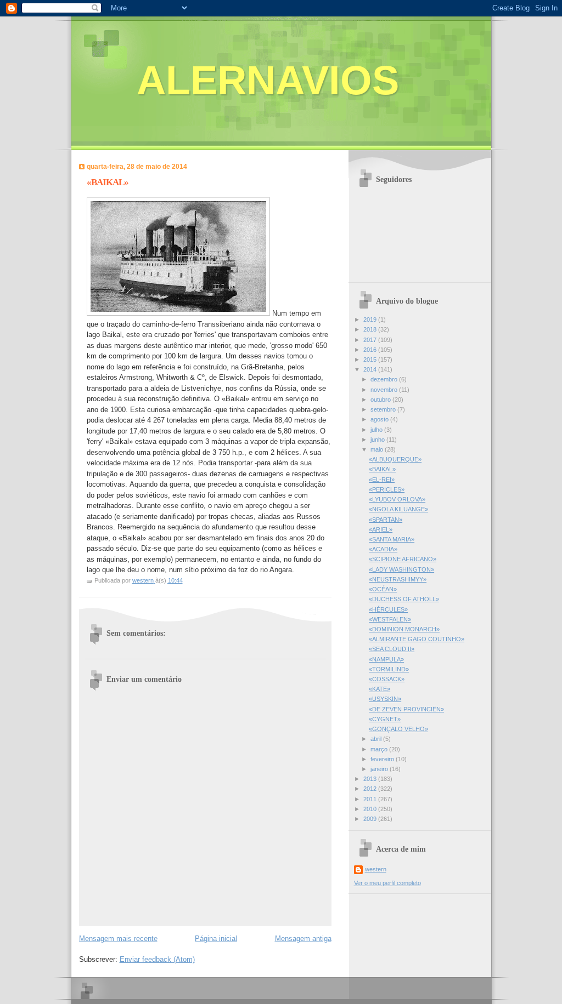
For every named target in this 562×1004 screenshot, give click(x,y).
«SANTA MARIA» (391, 539)
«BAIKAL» (382, 469)
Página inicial (216, 938)
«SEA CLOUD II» (391, 649)
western (375, 869)
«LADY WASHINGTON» (401, 569)
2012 (370, 788)
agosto (380, 419)
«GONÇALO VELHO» (398, 729)
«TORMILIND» (389, 669)
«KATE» (379, 689)
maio (377, 449)
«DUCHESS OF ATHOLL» (404, 599)
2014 (370, 369)
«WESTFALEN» (390, 619)
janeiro (380, 769)
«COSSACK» (386, 679)
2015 (370, 359)
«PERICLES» (386, 489)
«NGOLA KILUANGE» (398, 509)
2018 (370, 329)
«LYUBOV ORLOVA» (397, 499)
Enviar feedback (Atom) (157, 959)
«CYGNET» (385, 719)
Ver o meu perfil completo (387, 883)
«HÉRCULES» (388, 609)
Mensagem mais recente (118, 938)
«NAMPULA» (386, 659)
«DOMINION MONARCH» (404, 629)
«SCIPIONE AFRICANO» (402, 559)
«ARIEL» (380, 529)
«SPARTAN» (385, 519)
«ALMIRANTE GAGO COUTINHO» (416, 639)
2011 (370, 799)
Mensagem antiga (303, 938)
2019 (370, 319)
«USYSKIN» (385, 698)
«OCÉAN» (383, 589)
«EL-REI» (382, 479)
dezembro (384, 379)
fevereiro (383, 759)
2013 (370, 778)
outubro (381, 399)
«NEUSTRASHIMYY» (397, 579)
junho (378, 439)
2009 (370, 818)
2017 (370, 339)
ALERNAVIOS (268, 80)
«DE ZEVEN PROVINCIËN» (406, 709)
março (379, 749)
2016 (370, 349)
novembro (384, 389)
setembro (383, 409)
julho (377, 429)
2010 (370, 809)
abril (376, 738)
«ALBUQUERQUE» (395, 459)
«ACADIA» (383, 549)
